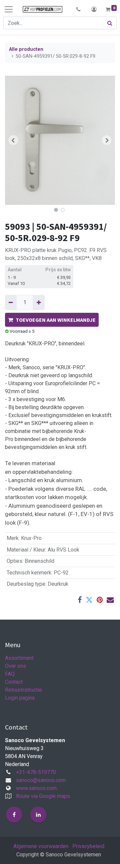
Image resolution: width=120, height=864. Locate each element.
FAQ (10, 674)
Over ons (15, 666)
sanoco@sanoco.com (41, 780)
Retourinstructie (23, 690)
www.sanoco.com (36, 788)
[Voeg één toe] (38, 302)
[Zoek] (110, 23)
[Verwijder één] (11, 302)
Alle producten (26, 49)
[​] (14, 814)
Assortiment (19, 658)
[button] (78, 9)
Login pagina (20, 698)
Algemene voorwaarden (40, 846)
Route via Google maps (43, 796)
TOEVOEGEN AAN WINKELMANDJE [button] (56, 319)
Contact (14, 682)
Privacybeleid (88, 846)
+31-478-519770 (36, 772)
